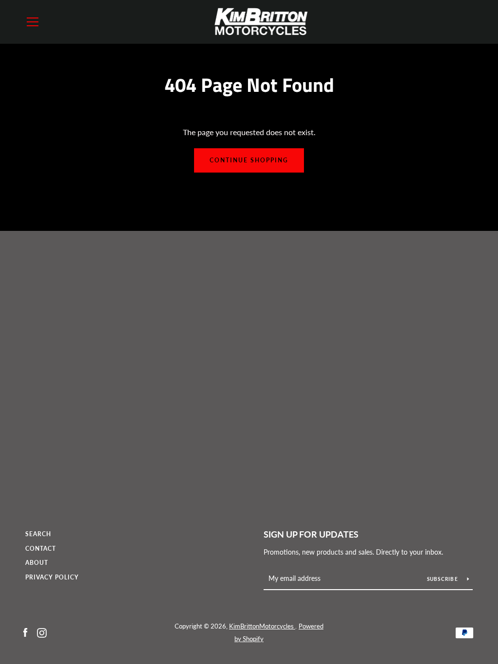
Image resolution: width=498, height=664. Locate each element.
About (36, 562)
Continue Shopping (249, 160)
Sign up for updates (311, 534)
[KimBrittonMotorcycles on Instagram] (42, 631)
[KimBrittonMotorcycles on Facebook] (25, 631)
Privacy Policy (52, 577)
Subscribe (443, 579)
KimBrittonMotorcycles (262, 626)
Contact (40, 548)
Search (38, 534)
